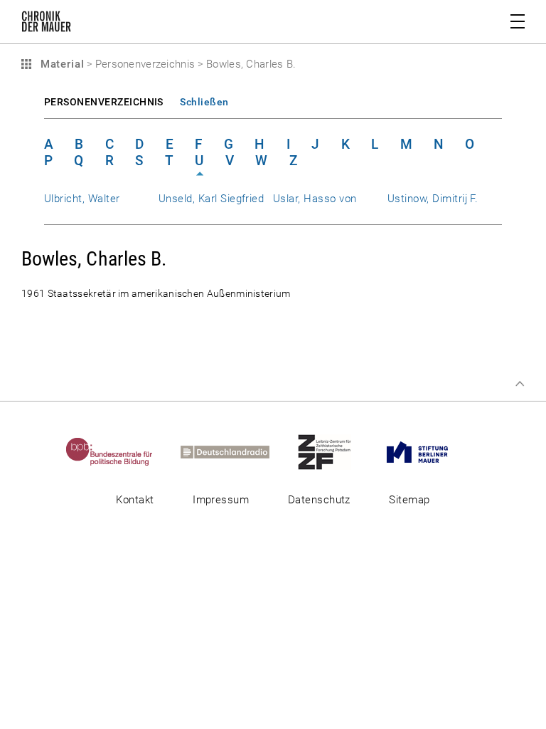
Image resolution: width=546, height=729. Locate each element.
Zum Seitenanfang (520, 384)
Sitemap (409, 499)
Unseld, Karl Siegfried (211, 198)
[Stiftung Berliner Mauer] (430, 451)
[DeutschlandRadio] (237, 451)
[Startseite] (46, 24)
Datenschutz (319, 499)
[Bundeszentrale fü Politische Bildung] (122, 451)
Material (60, 64)
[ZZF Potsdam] (337, 451)
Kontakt (135, 499)
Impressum (221, 499)
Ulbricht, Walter (82, 198)
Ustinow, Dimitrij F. (432, 198)
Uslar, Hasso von (315, 198)
